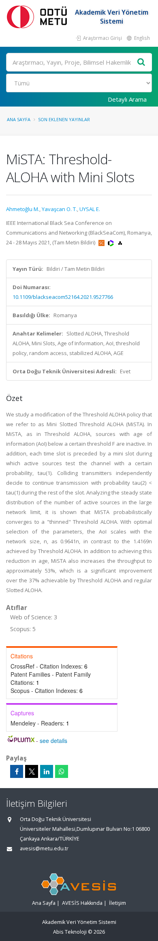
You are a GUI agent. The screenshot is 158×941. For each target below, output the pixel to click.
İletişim (117, 903)
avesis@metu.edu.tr (44, 848)
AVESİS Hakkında (82, 903)
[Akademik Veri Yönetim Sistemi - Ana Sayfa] (38, 16)
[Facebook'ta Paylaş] (16, 771)
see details (53, 740)
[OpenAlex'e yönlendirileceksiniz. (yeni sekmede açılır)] (120, 242)
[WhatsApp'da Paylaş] (61, 771)
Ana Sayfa (18, 119)
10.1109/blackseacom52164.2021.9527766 (63, 297)
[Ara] (141, 62)
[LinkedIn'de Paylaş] (46, 771)
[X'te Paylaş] (31, 771)
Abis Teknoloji (70, 931)
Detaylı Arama (127, 99)
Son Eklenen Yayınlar (64, 119)
